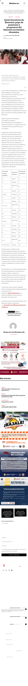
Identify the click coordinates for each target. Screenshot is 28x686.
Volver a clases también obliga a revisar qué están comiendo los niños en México (13, 654)
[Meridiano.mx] (14, 3)
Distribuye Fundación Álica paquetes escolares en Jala (13, 396)
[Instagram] (6, 570)
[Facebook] (7, 42)
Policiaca (3, 644)
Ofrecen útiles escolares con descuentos (10, 389)
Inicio (5, 10)
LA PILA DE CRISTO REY (9, 407)
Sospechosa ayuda (7, 402)
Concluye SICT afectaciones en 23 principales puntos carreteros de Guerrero (7, 514)
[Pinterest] (13, 42)
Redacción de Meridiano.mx (12, 35)
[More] (20, 42)
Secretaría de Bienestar (14, 315)
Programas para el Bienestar (14, 313)
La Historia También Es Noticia (8, 650)
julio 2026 (4, 669)
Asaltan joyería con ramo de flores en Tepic (13, 642)
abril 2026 (4, 676)
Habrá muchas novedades (8, 631)
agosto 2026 (5, 667)
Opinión (3, 633)
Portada (17, 17)
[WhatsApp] (17, 42)
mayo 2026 (5, 673)
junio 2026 (4, 671)
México (17, 311)
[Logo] (14, 565)
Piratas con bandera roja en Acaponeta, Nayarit (12, 647)
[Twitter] (10, 42)
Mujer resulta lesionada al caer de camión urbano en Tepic (20, 513)
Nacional (10, 10)
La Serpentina (5, 400)
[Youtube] (12, 570)
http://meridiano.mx (14, 334)
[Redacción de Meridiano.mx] (14, 326)
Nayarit (3, 387)
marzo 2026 (5, 678)
